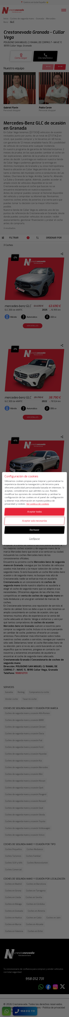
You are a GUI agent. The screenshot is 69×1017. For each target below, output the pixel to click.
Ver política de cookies (37, 504)
